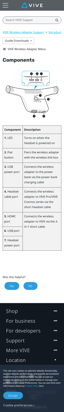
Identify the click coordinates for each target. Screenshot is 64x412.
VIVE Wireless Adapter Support (23, 32)
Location (16, 360)
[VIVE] (32, 5)
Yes (11, 286)
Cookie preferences (18, 405)
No (30, 286)
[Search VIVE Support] (55, 20)
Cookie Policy (31, 385)
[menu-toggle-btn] (5, 5)
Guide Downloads (17, 41)
